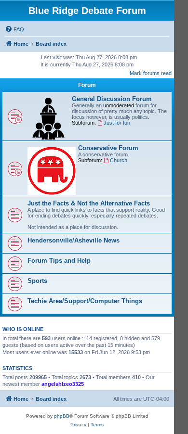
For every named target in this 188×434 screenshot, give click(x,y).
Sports (37, 280)
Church (118, 160)
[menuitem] (14, 29)
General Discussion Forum (112, 98)
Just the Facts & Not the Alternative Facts (88, 203)
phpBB (61, 416)
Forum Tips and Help (59, 260)
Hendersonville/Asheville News (73, 240)
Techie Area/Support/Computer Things (84, 301)
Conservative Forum (108, 148)
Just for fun (117, 123)
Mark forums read (151, 73)
